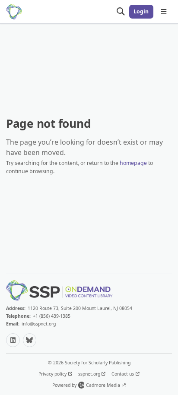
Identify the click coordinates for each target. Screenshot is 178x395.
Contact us (123, 374)
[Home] (14, 11)
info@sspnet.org (39, 324)
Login (141, 11)
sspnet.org (90, 374)
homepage (133, 163)
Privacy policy (53, 374)
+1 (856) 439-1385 (51, 316)
